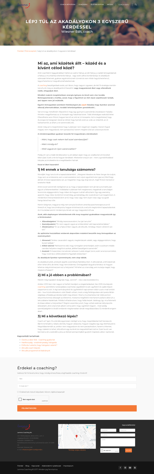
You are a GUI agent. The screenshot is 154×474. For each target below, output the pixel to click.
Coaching (83, 4)
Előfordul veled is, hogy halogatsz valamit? (39, 345)
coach (83, 105)
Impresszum (68, 466)
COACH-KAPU (123, 5)
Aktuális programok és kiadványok (35, 351)
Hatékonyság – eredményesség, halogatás (39, 343)
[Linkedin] (125, 468)
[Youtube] (130, 468)
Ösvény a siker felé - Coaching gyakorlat (38, 340)
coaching (43, 85)
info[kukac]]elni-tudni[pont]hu (32, 449)
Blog (27, 466)
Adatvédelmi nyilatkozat (51, 466)
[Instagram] (135, 468)
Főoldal (20, 51)
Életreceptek (97, 4)
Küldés (128, 450)
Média (110, 4)
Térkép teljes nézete (77, 450)
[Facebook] (120, 468)
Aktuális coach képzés (30, 348)
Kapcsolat (35, 466)
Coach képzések (67, 4)
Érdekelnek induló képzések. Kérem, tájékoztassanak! (42, 392)
